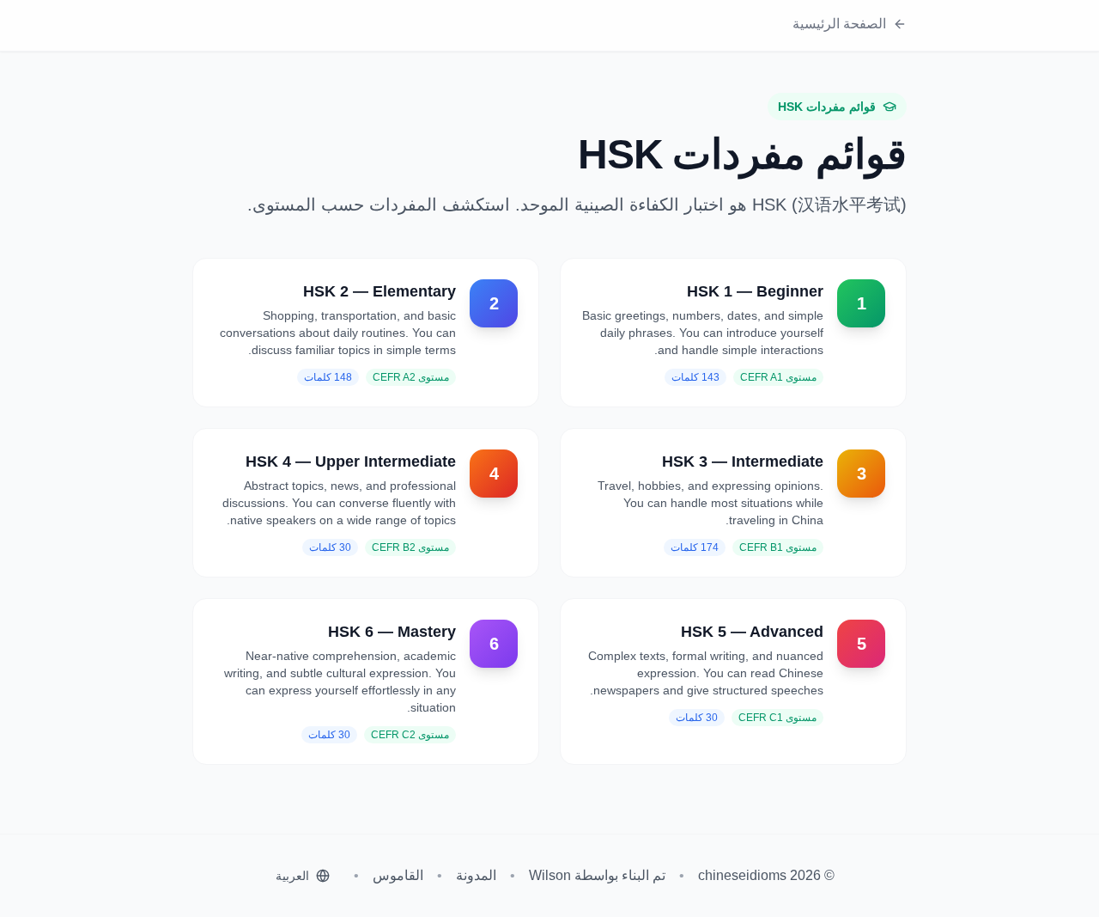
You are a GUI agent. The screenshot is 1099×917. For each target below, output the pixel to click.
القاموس (398, 875)
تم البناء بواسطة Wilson (597, 875)
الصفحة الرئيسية (839, 23)
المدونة (476, 875)
